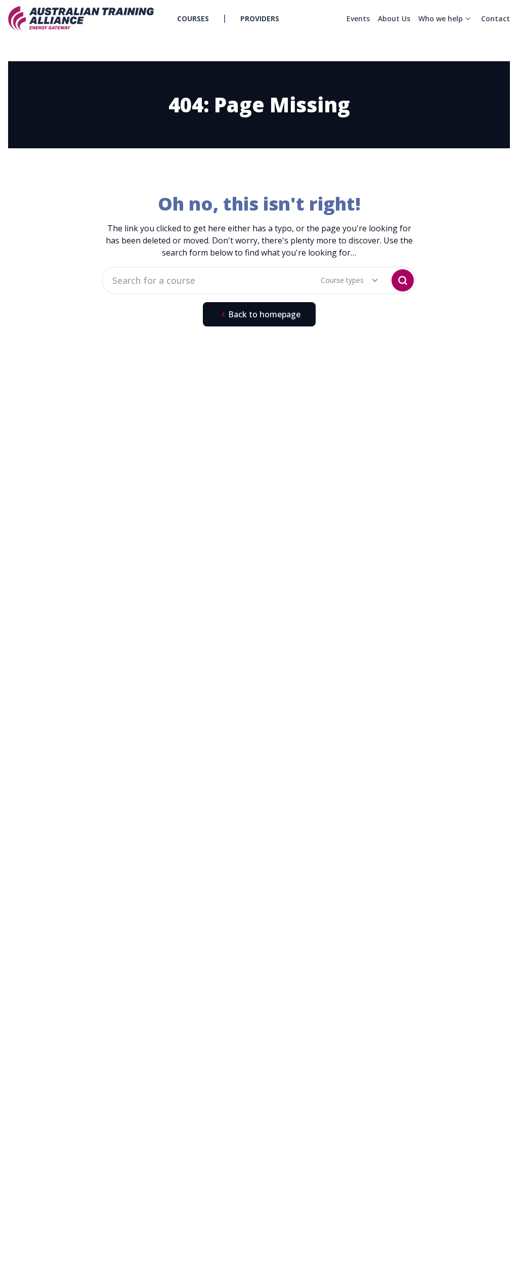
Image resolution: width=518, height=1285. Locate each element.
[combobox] (343, 280)
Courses (193, 18)
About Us (394, 18)
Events (358, 18)
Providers (259, 18)
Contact (495, 18)
